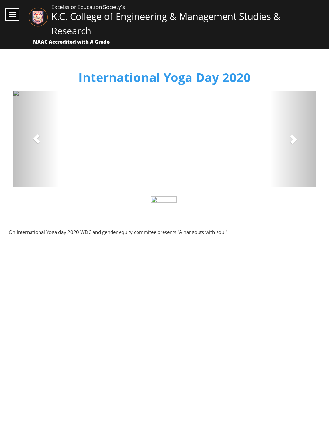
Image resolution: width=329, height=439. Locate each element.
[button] (36, 139)
